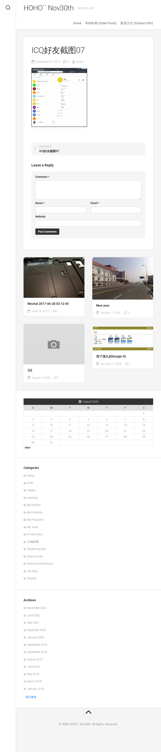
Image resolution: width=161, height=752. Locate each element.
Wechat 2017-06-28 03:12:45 (48, 304)
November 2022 (37, 607)
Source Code (34, 556)
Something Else (36, 549)
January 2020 (35, 637)
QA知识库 (33, 541)
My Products (35, 512)
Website (40, 216)
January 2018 (35, 688)
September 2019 (37, 644)
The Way (32, 571)
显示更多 (31, 697)
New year (103, 305)
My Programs (35, 519)
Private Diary (35, 534)
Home (77, 23)
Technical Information (40, 563)
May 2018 (33, 674)
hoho (79, 62)
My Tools (32, 527)
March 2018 (34, 681)
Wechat (32, 578)
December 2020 (36, 630)
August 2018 (35, 659)
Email (95, 203)
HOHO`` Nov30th (49, 8)
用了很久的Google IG (111, 356)
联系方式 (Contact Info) (137, 23)
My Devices (34, 504)
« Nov (27, 447)
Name (40, 203)
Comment (42, 176)
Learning (32, 497)
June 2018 (33, 666)
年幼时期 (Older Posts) (101, 23)
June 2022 (33, 615)
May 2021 (33, 622)
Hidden (31, 490)
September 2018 (37, 652)
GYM (30, 483)
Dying (30, 475)
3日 (29, 370)
